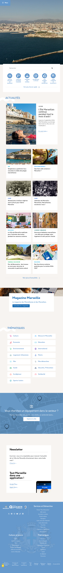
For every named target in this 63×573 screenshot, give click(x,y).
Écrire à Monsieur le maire (6, 564)
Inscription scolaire (43, 514)
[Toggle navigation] (3, 3)
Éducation (43, 538)
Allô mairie (43, 512)
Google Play (13, 484)
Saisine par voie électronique (15, 564)
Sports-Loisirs (18, 380)
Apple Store (13, 487)
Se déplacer (17, 374)
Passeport (43, 518)
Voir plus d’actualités (30, 278)
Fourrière (43, 525)
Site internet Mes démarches (45, 81)
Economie (16, 342)
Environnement (18, 349)
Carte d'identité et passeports (53, 81)
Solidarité (41, 374)
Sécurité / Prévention (45, 368)
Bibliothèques (15, 545)
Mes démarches (43, 361)
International (42, 349)
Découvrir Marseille (45, 336)
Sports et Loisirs (15, 541)
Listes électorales (43, 522)
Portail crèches (43, 516)
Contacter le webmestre (24, 564)
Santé (15, 368)
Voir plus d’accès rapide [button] (30, 87)
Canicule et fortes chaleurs (18, 81)
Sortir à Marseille (15, 551)
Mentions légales (42, 564)
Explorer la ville (31, 419)
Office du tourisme (15, 549)
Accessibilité (56, 564)
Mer (14, 361)
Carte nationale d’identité (43, 520)
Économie (43, 556)
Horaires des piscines (27, 81)
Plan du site (30, 564)
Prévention (43, 549)
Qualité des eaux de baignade (9, 81)
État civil (43, 527)
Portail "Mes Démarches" (43, 509)
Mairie (40, 355)
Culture (15, 336)
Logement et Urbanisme (43, 545)
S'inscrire (12, 463)
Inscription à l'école (36, 80)
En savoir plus (43, 131)
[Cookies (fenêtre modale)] (3, 565)
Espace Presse (49, 564)
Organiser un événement (43, 529)
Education (41, 342)
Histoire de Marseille (15, 547)
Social (43, 547)
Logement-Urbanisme (20, 355)
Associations (43, 531)
